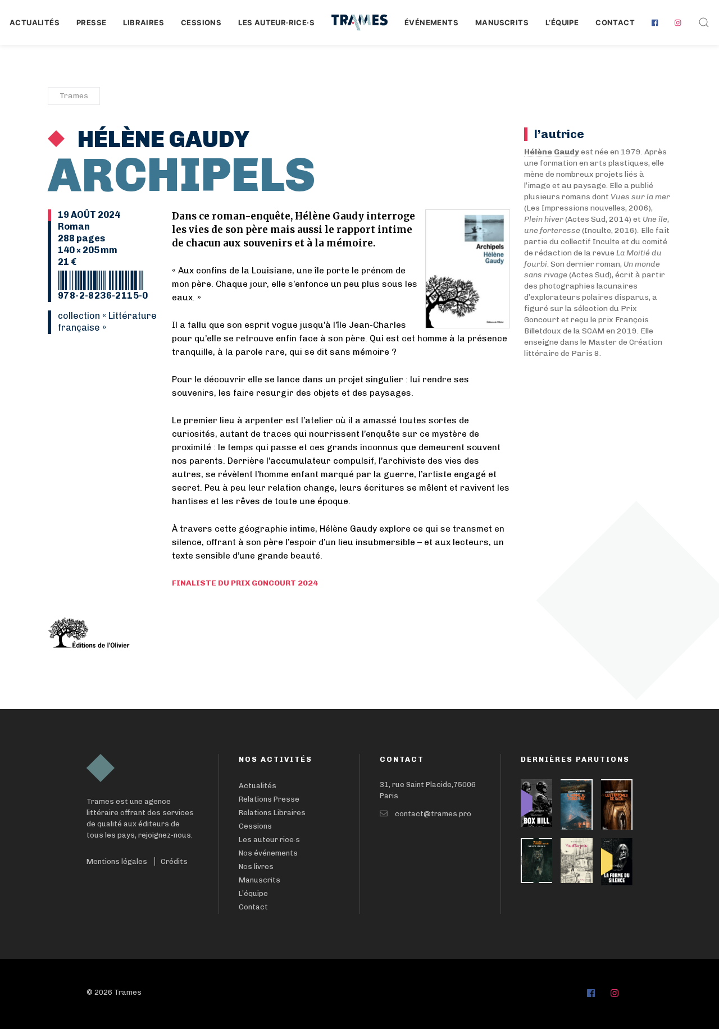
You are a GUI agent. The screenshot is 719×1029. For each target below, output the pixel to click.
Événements (431, 22)
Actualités (35, 22)
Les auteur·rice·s (276, 22)
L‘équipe (562, 22)
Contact (615, 22)
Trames (74, 95)
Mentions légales (117, 861)
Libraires (143, 22)
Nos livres (256, 866)
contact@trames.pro (433, 814)
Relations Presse (269, 799)
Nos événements (268, 853)
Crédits (174, 861)
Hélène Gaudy (161, 139)
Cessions (201, 22)
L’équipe (253, 893)
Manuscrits (502, 22)
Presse (91, 22)
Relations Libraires (272, 812)
